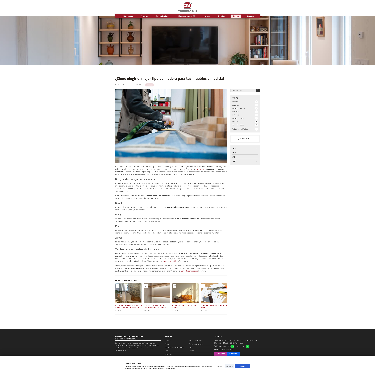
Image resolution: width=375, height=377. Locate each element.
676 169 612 (241, 346)
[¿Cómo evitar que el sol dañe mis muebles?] (185, 293)
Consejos (149, 85)
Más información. (171, 368)
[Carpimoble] (187, 7)
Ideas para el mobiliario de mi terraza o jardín (214, 306)
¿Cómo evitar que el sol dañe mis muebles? (184, 306)
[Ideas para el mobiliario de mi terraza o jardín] (214, 293)
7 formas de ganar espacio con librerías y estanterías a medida (155, 306)
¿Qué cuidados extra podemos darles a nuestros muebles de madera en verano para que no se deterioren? (128, 306)
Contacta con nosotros (189, 271)
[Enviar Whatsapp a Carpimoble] (232, 346)
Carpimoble (201, 169)
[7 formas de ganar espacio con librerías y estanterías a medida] (157, 293)
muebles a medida (169, 261)
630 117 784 (226, 346)
